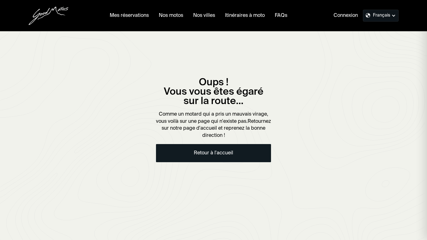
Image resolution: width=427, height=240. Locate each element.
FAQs (281, 15)
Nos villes (204, 15)
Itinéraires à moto (245, 15)
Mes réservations (129, 15)
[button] (380, 15)
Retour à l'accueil (213, 153)
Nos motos (171, 15)
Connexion (346, 15)
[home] (48, 15)
